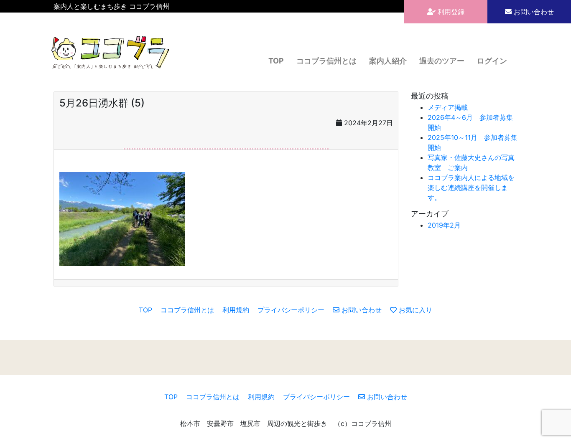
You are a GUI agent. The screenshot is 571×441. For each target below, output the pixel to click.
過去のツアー (441, 60)
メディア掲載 (448, 107)
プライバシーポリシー (290, 310)
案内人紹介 (388, 60)
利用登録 (450, 12)
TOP (276, 60)
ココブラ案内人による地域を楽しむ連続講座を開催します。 (471, 187)
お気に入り (414, 310)
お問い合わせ (533, 12)
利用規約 (235, 310)
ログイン (492, 60)
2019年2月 (444, 225)
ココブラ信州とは (326, 60)
